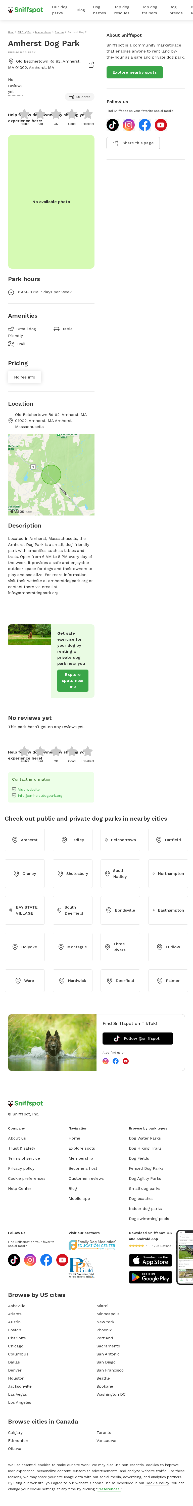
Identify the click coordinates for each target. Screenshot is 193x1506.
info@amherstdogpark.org (40, 795)
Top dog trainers (149, 10)
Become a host (83, 1168)
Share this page (138, 142)
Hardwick (77, 980)
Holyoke (29, 947)
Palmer (173, 980)
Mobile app (79, 1198)
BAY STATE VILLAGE (27, 910)
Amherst (29, 839)
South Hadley (120, 873)
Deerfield (125, 980)
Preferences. (109, 1489)
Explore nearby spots (135, 72)
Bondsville (125, 910)
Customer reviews (86, 1178)
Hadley (77, 839)
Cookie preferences (26, 1178)
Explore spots (82, 1148)
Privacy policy (21, 1168)
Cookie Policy (157, 1483)
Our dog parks (60, 10)
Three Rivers (119, 947)
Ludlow (173, 947)
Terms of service (24, 1158)
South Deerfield (74, 910)
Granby (29, 873)
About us (17, 1138)
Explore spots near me (73, 680)
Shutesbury (77, 873)
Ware (29, 980)
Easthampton (171, 910)
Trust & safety (21, 1148)
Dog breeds (176, 10)
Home (74, 1138)
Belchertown (123, 839)
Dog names (99, 10)
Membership (81, 1158)
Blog (81, 10)
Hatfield (173, 839)
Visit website (29, 789)
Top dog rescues (121, 10)
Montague (77, 947)
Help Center (19, 1188)
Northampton (171, 873)
